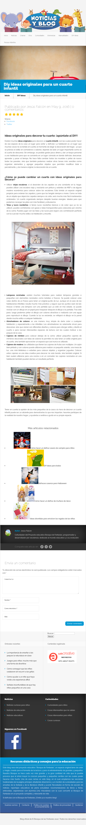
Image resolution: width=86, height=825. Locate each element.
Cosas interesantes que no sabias (61, 710)
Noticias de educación (16, 710)
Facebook (46, 547)
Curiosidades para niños (57, 705)
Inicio (6, 35)
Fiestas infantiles (10, 42)
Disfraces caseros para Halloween (52, 483)
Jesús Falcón (36, 107)
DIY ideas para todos (52, 466)
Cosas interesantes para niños (59, 715)
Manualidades (63, 35)
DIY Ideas (75, 35)
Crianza (22, 35)
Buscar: (50, 633)
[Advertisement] (43, 62)
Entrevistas (51, 35)
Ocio (30, 35)
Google (42, 547)
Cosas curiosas (53, 720)
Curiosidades (39, 35)
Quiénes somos (11, 805)
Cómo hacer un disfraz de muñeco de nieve (52, 501)
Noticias (14, 35)
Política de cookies (41, 805)
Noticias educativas (15, 715)
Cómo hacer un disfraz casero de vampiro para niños (52, 448)
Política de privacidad (62, 805)
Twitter (50, 547)
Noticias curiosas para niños (18, 705)
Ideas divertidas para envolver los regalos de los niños (52, 519)
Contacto (25, 805)
